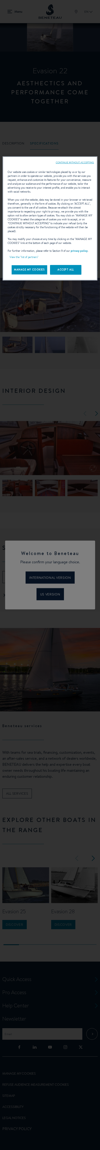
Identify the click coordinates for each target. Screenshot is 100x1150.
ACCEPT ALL (65, 270)
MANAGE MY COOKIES (29, 270)
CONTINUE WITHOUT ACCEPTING (75, 162)
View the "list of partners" (24, 257)
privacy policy (79, 251)
